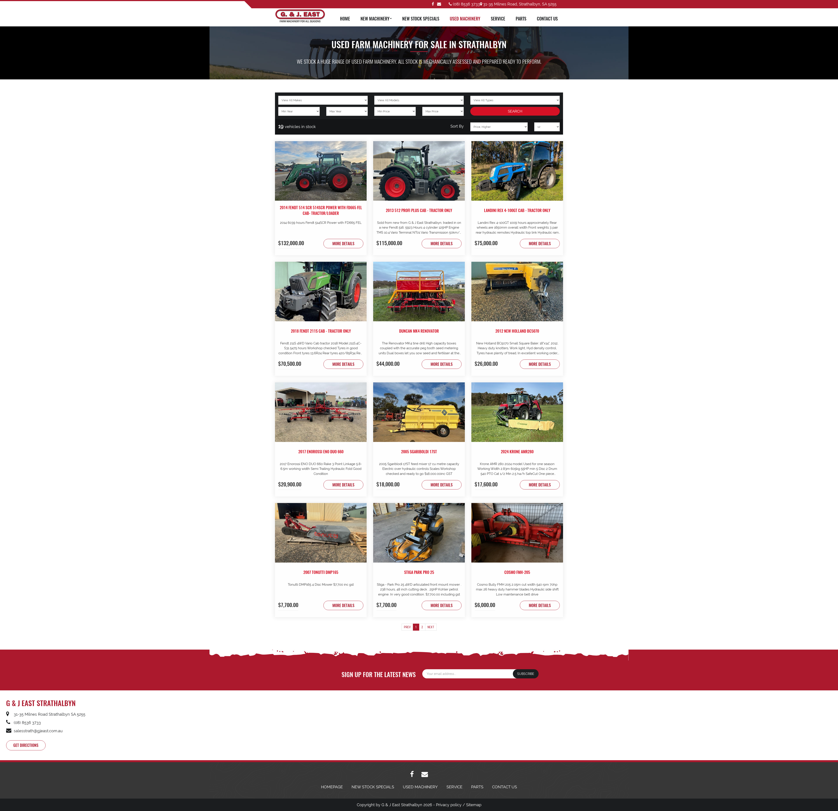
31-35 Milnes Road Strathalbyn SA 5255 (49, 714)
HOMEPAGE (332, 787)
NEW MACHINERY (375, 18)
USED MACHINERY (465, 18)
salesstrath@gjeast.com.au (38, 731)
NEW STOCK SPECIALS (420, 18)
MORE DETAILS (343, 243)
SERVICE (498, 18)
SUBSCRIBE (525, 674)
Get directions (25, 745)
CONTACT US (547, 18)
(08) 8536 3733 (466, 4)
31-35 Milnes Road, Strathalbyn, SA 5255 (519, 4)
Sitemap (473, 804)
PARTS (521, 18)
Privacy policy (449, 804)
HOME (345, 18)
